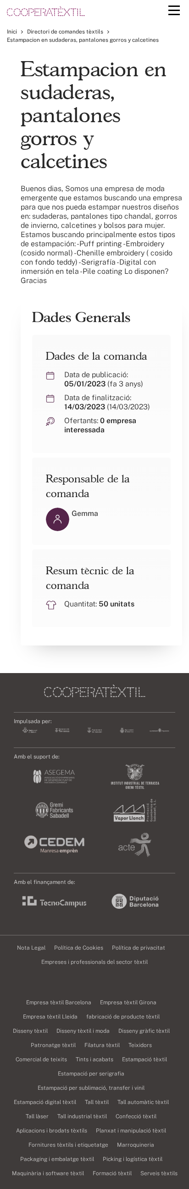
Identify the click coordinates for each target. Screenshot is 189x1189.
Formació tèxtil (112, 1173)
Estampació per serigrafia (91, 1073)
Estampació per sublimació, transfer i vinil (91, 1088)
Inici (12, 31)
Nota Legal (31, 948)
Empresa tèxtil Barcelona (58, 1002)
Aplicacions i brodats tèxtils (51, 1130)
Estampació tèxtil (144, 1059)
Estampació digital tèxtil (45, 1102)
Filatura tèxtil (102, 1045)
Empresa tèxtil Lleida (50, 1016)
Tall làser (37, 1116)
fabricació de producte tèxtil (123, 1016)
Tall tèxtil (97, 1102)
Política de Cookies (78, 948)
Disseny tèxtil (30, 1031)
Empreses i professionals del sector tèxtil (94, 962)
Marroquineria (135, 1145)
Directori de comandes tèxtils (65, 31)
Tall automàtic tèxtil (143, 1102)
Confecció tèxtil (136, 1116)
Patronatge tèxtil (53, 1045)
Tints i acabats (94, 1059)
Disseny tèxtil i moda (83, 1031)
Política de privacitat (138, 948)
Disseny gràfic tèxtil (144, 1031)
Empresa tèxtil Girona (128, 1002)
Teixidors (140, 1045)
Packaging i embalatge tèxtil (57, 1159)
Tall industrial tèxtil (82, 1116)
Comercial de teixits (41, 1059)
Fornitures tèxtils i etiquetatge (68, 1145)
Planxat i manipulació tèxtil (131, 1130)
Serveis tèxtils (159, 1173)
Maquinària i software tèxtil (48, 1173)
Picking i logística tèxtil (132, 1159)
